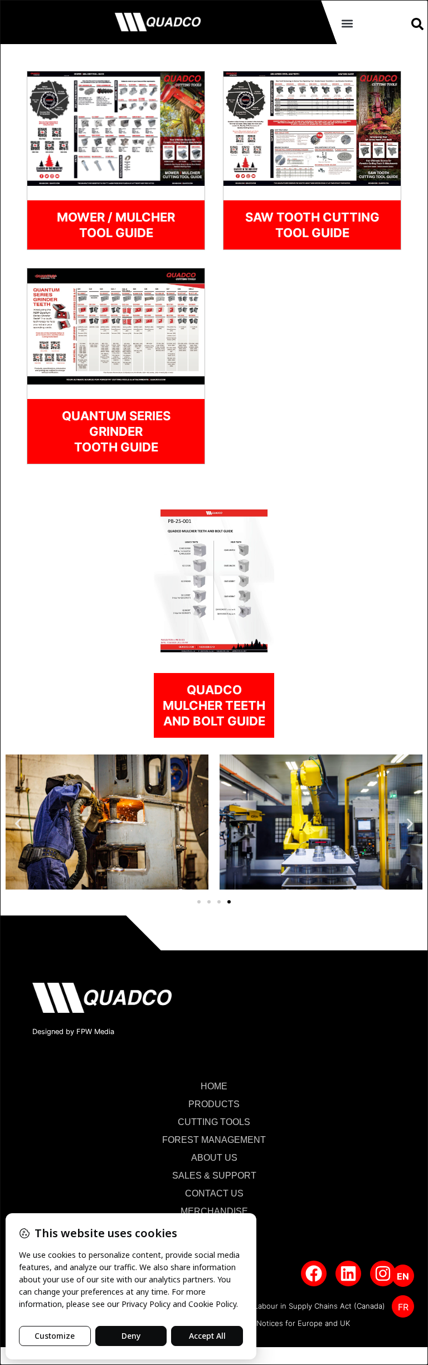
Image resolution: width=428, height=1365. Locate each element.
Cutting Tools (214, 1122)
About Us (214, 1157)
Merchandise (214, 1211)
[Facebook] (314, 1273)
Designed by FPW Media (73, 1031)
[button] (347, 23)
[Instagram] (383, 1273)
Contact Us (214, 1193)
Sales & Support (214, 1175)
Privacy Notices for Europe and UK (290, 1323)
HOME (214, 1086)
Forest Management (214, 1140)
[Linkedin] (348, 1273)
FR (403, 1307)
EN (403, 1276)
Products (214, 1104)
